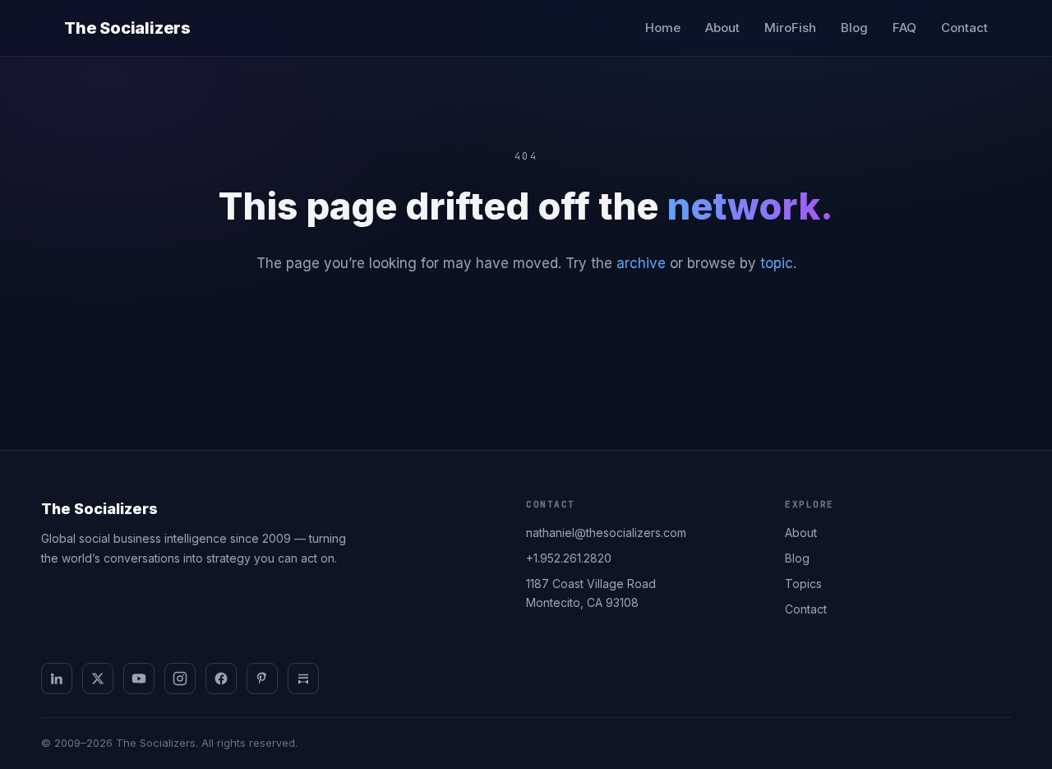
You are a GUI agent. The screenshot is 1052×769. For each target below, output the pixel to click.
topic (776, 263)
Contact (964, 27)
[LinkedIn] (56, 678)
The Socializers (127, 28)
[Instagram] (180, 678)
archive (641, 263)
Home (663, 27)
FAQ (904, 27)
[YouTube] (139, 678)
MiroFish (790, 27)
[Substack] (303, 678)
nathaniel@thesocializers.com (606, 533)
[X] (97, 678)
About (722, 27)
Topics (803, 584)
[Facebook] (221, 678)
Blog (854, 27)
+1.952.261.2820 (568, 558)
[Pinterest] (262, 678)
